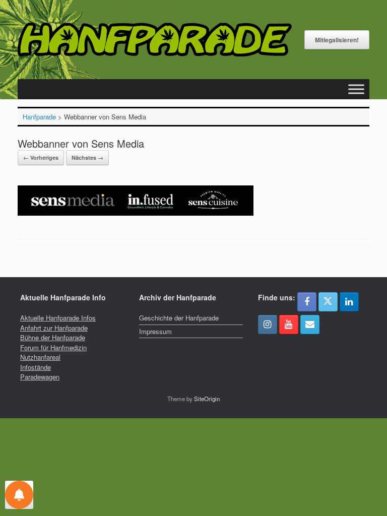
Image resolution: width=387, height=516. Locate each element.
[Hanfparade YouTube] (288, 324)
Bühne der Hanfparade (52, 337)
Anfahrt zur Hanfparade (54, 328)
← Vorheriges (40, 157)
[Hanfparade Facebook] (306, 301)
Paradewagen (39, 376)
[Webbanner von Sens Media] (135, 213)
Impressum (155, 331)
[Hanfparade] (155, 39)
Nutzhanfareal (40, 357)
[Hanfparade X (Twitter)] (328, 301)
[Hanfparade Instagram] (267, 324)
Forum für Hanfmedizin (53, 347)
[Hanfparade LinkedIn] (349, 301)
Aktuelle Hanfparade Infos (58, 317)
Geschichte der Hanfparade (179, 317)
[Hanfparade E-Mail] (309, 324)
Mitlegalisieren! (337, 39)
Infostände (35, 367)
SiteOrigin (207, 399)
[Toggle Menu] (356, 89)
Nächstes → (87, 157)
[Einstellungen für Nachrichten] (19, 495)
